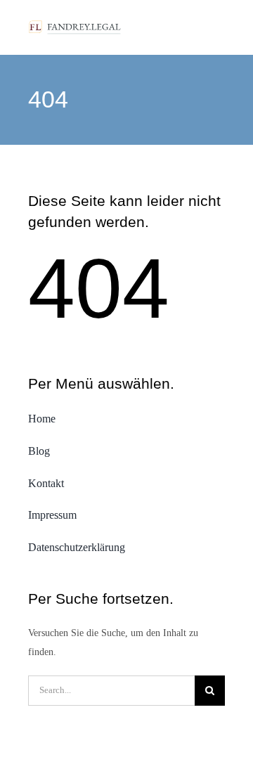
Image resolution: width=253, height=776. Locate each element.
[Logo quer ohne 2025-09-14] (75, 23)
